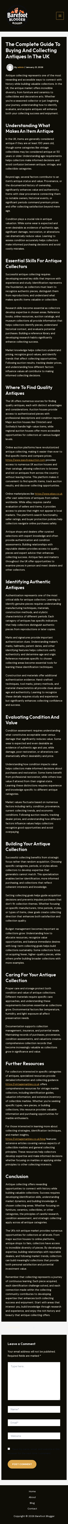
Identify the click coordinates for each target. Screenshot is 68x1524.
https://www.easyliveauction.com (25, 460)
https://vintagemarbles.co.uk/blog (26, 1139)
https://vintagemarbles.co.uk (22, 1084)
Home (32, 1491)
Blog (32, 1503)
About (32, 1497)
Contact (32, 1508)
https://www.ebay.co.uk (48, 494)
